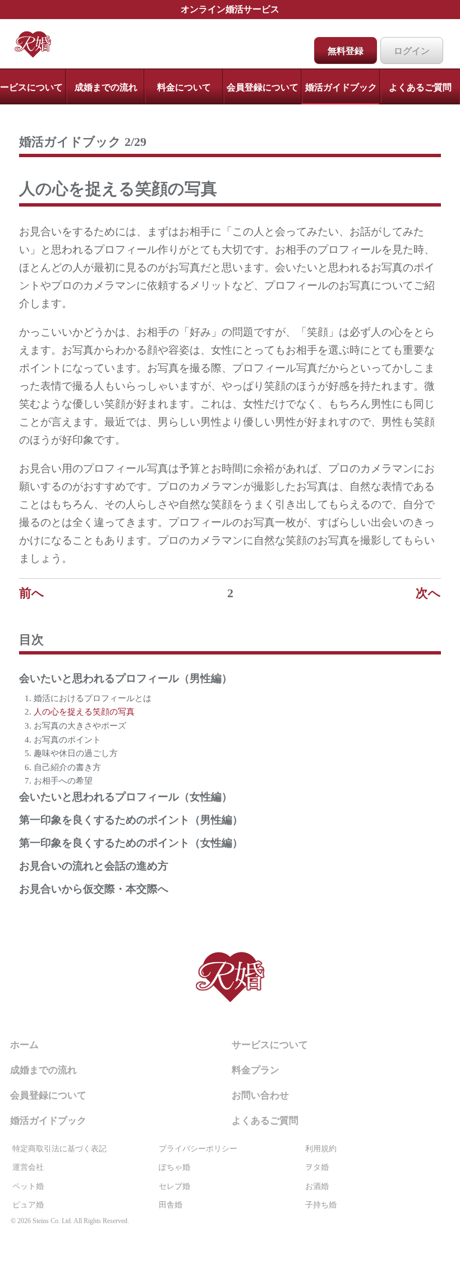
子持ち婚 (321, 1205)
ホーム (40, 44)
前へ (31, 593)
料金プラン (255, 1070)
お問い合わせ (260, 1095)
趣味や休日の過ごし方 (76, 753)
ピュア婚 (28, 1205)
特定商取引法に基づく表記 (59, 1149)
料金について (184, 87)
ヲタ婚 (317, 1167)
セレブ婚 (174, 1186)
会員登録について (262, 87)
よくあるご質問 (420, 87)
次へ (428, 593)
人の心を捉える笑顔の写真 (84, 711)
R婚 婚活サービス (230, 979)
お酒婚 (317, 1186)
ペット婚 (28, 1186)
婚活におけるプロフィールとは (92, 698)
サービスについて (270, 1045)
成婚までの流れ (106, 87)
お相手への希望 (63, 780)
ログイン (412, 51)
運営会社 (28, 1167)
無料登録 (346, 51)
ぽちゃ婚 (174, 1167)
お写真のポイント (67, 739)
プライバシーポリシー (198, 1149)
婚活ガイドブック (341, 87)
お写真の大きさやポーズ (80, 725)
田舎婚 (170, 1205)
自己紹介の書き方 (67, 767)
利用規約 (321, 1149)
